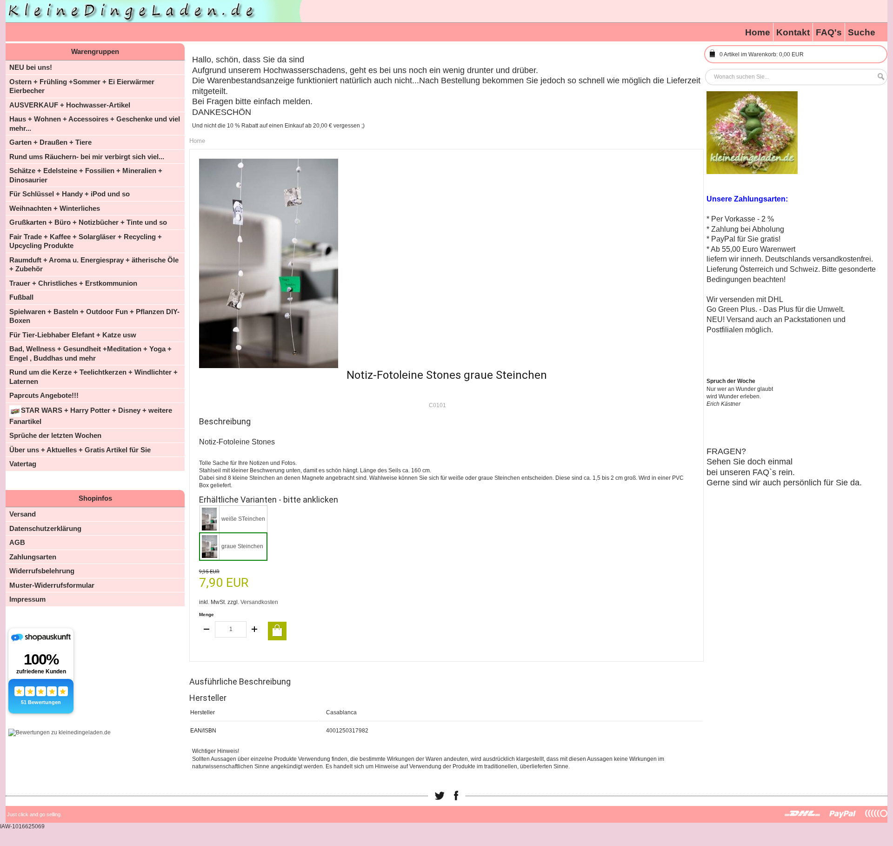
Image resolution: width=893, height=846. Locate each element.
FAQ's (829, 32)
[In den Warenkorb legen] (277, 631)
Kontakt (793, 32)
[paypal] (842, 814)
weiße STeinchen (243, 519)
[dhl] (802, 814)
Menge (206, 614)
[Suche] (878, 77)
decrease (207, 629)
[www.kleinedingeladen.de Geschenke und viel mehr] (154, 11)
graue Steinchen (242, 546)
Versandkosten (259, 602)
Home (757, 32)
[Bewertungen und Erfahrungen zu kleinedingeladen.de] (59, 732)
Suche (861, 32)
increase (254, 629)
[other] (876, 814)
